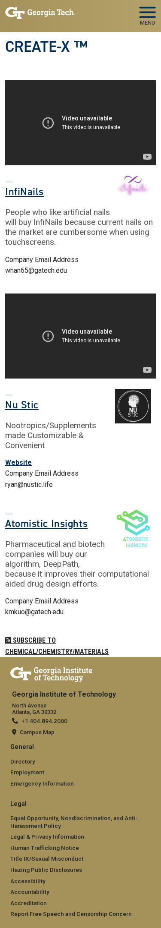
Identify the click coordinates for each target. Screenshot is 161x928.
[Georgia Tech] (51, 672)
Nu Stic (22, 405)
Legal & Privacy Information (47, 836)
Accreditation (28, 903)
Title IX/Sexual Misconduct (46, 858)
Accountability (29, 891)
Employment (27, 772)
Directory (22, 761)
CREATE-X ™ (46, 46)
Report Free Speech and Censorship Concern (71, 913)
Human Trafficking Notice (44, 847)
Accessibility (28, 880)
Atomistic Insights (46, 523)
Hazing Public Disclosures (46, 869)
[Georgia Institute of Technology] (40, 12)
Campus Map (37, 732)
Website (18, 462)
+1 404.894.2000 (44, 720)
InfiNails (24, 191)
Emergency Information (42, 783)
